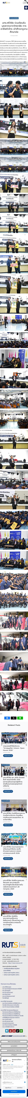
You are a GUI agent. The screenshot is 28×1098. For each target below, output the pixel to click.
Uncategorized (5, 733)
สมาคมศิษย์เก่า (14, 1046)
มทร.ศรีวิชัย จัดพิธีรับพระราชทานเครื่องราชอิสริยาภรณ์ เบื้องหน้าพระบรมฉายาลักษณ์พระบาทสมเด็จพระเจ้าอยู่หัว (13, 920)
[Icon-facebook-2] (6, 1030)
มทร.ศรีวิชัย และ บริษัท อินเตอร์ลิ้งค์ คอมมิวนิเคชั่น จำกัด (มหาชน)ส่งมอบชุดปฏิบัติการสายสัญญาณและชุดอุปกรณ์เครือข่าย (13, 781)
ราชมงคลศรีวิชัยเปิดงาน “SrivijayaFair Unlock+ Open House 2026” (13, 748)
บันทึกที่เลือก (20, 1088)
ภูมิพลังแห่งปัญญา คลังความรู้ (14, 1050)
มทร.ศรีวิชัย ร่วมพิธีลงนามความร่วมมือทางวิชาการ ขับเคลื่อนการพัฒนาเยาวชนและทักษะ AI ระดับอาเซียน (14, 816)
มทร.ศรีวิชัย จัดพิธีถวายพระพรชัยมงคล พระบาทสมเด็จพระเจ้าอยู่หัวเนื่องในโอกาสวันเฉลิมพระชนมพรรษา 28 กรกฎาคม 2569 (13, 884)
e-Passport (14, 1055)
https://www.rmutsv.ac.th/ (15, 963)
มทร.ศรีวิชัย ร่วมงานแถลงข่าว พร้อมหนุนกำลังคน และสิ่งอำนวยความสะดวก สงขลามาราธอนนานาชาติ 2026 (13, 850)
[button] (3, 5)
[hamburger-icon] (24, 3)
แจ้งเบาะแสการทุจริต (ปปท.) (11, 975)
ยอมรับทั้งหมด (14, 1091)
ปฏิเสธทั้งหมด (8, 1088)
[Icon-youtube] (10, 1030)
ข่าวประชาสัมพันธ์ (14, 18)
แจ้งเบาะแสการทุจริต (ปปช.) (11, 973)
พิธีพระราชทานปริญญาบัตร (14, 1041)
